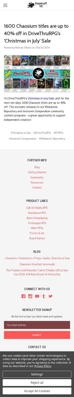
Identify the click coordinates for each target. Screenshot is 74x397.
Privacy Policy (42, 366)
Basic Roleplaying (37, 218)
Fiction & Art (37, 233)
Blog (37, 167)
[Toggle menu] (5, 5)
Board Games (37, 238)
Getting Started (37, 172)
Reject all (37, 383)
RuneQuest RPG (37, 212)
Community (37, 177)
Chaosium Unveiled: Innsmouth (37, 264)
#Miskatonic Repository (52, 138)
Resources (37, 182)
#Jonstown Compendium (22, 138)
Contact (37, 187)
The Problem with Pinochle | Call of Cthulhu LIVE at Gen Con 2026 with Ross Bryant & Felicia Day (37, 272)
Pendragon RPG (37, 223)
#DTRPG (58, 132)
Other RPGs (37, 228)
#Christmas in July (21, 132)
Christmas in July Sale (41, 98)
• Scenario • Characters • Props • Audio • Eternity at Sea (37, 258)
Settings (37, 374)
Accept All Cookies (37, 391)
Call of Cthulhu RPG (37, 207)
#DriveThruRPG (42, 132)
